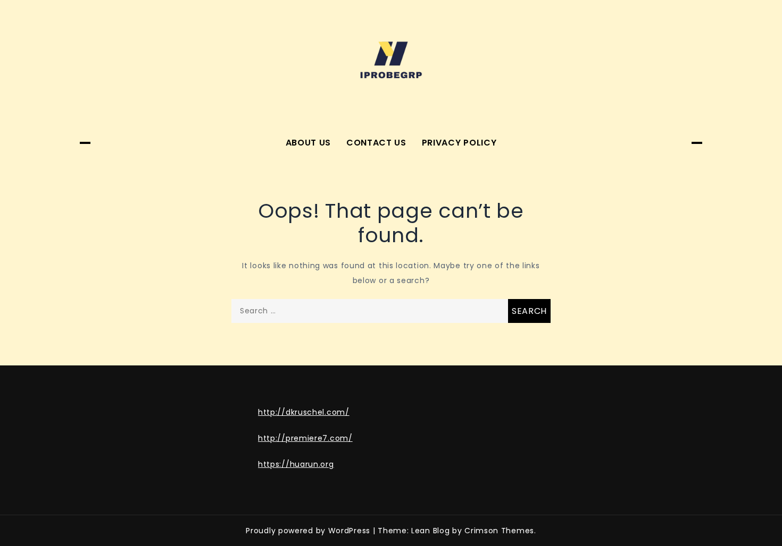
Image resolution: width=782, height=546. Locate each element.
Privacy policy (459, 142)
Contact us (376, 142)
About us (308, 142)
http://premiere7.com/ (305, 438)
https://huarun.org (296, 464)
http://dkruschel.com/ (304, 412)
